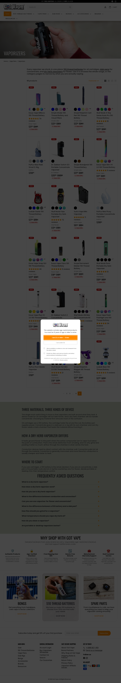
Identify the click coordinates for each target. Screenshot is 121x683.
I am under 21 (60, 342)
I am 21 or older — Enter (60, 337)
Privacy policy (64, 360)
